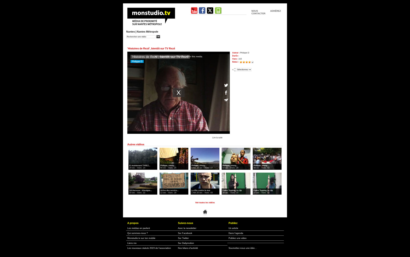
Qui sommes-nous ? (137, 233)
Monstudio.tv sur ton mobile (141, 238)
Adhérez (275, 11)
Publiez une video (237, 238)
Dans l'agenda (236, 233)
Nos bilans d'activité (188, 248)
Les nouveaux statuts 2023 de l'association (149, 248)
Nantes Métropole (147, 31)
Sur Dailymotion (186, 243)
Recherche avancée (134, 40)
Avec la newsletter (187, 228)
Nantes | (131, 31)
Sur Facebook (185, 233)
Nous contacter (258, 12)
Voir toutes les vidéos (205, 202)
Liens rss (131, 243)
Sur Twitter (183, 238)
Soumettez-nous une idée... (243, 248)
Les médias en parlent (138, 228)
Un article (233, 228)
